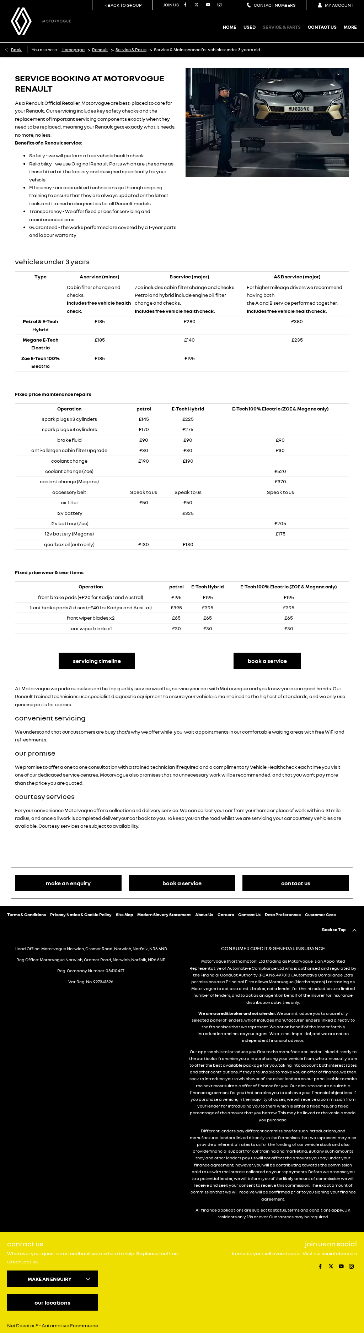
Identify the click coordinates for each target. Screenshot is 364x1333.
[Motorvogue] (56, 21)
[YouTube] (207, 5)
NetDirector (21, 1325)
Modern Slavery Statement (164, 914)
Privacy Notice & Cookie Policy (81, 914)
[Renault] (21, 21)
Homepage (73, 49)
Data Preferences (283, 914)
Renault (100, 49)
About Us (204, 914)
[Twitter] (196, 5)
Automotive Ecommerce (70, 1325)
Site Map (124, 914)
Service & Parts (131, 49)
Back (16, 49)
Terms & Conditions (26, 914)
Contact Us (249, 914)
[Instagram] (218, 5)
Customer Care (320, 914)
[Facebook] (184, 5)
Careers (226, 914)
